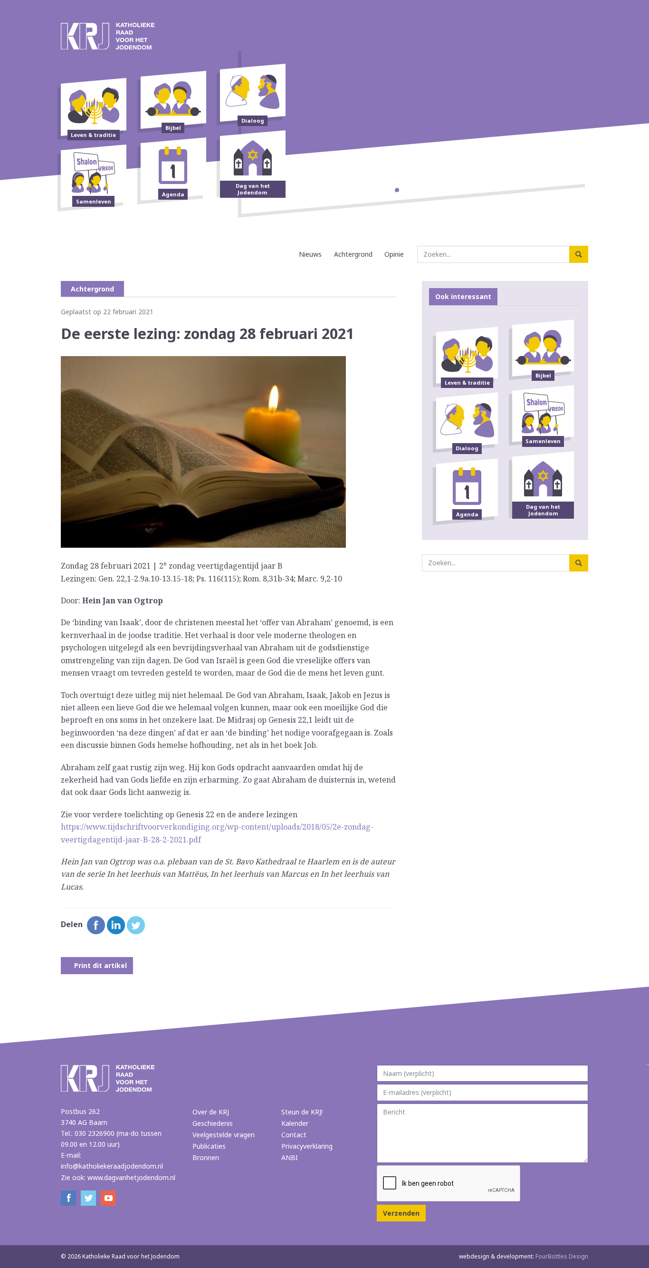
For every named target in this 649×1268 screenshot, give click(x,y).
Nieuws (310, 254)
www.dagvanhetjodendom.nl (131, 1177)
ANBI (289, 1157)
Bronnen (205, 1157)
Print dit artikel (99, 965)
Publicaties (209, 1146)
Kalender (294, 1123)
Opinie (394, 254)
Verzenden (401, 1213)
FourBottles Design (523, 1256)
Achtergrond (353, 254)
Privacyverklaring (307, 1146)
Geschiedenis (212, 1123)
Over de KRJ (210, 1111)
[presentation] (449, 1183)
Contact (293, 1134)
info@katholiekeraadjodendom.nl (112, 1166)
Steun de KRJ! (302, 1111)
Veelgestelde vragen (223, 1134)
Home (284, 254)
